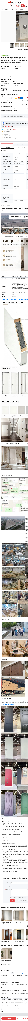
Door (16, 9)
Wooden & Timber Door (7, 990)
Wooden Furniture (5, 975)
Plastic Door (16, 990)
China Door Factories (6, 999)
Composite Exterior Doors (7, 993)
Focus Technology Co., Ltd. (16, 1015)
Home (2, 9)
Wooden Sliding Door (20, 1002)
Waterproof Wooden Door (7, 1005)
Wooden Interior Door (17, 975)
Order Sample (23, 75)
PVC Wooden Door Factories (8, 1002)
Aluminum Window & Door (18, 978)
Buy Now (9, 1018)
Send (12, 900)
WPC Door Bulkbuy (14, 1009)
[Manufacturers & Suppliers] (14, 2)
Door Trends (4, 1009)
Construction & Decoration (9, 9)
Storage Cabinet (4, 978)
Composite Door (21, 9)
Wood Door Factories (18, 999)
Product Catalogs (19, 973)
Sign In (3, 138)
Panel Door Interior (19, 1005)
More (2, 1011)
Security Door (24, 990)
